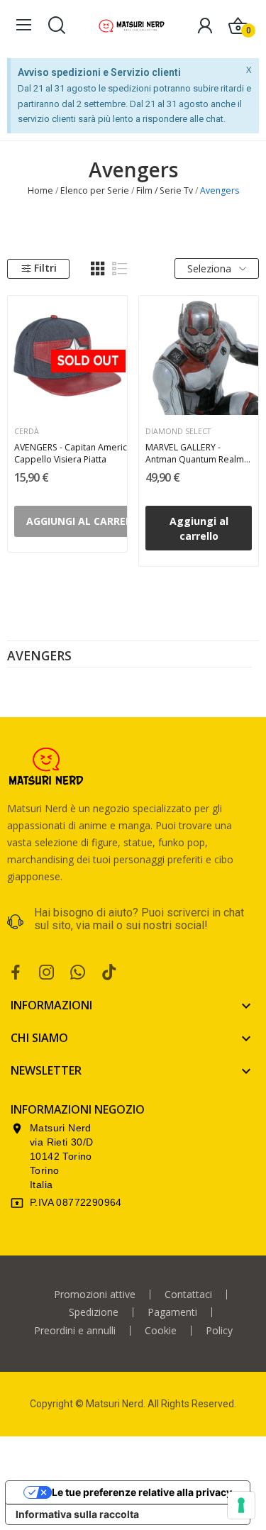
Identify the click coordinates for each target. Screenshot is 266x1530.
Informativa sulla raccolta (77, 1514)
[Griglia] (97, 269)
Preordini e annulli (75, 1331)
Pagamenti (172, 1312)
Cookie (161, 1331)
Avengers (39, 657)
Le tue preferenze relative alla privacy (142, 1492)
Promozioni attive (94, 1294)
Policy (219, 1331)
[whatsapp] (78, 973)
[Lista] (120, 269)
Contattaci (188, 1294)
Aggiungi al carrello (199, 528)
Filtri (45, 268)
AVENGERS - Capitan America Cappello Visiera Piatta (73, 453)
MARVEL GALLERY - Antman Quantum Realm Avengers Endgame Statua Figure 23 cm (194, 453)
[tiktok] (109, 973)
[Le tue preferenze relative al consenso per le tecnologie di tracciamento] (241, 1505)
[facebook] (15, 973)
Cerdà (26, 432)
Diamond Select (178, 432)
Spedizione (93, 1312)
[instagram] (46, 973)
